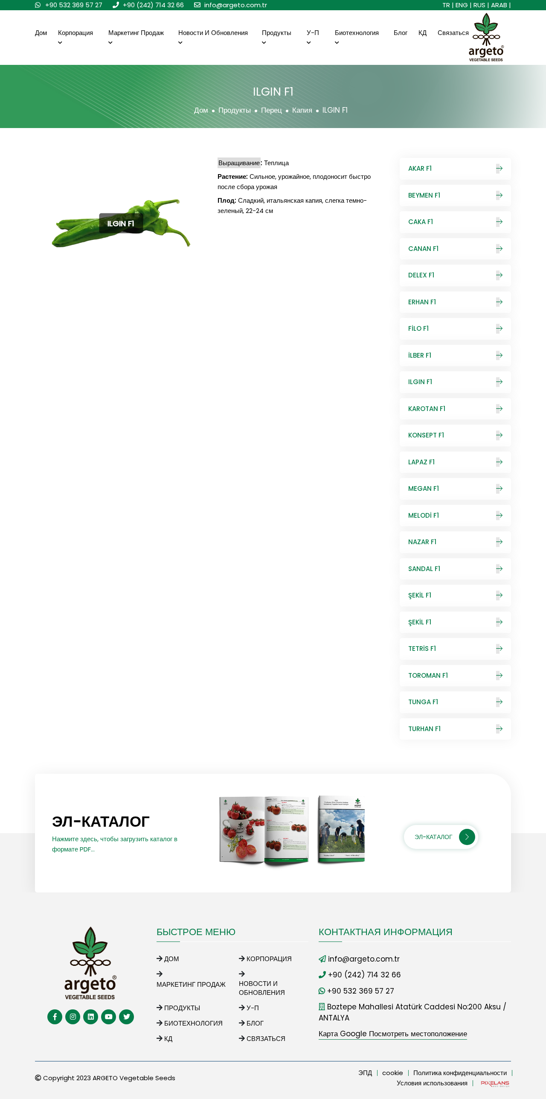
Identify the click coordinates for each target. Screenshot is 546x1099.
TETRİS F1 (422, 648)
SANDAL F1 (424, 568)
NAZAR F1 (422, 541)
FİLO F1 (418, 328)
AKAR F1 (420, 168)
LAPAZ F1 (421, 462)
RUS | (481, 4)
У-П (313, 32)
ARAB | (501, 4)
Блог (400, 32)
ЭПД (365, 1072)
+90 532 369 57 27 (73, 4)
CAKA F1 (420, 221)
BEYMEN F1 (424, 195)
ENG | (464, 4)
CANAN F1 (423, 248)
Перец (271, 110)
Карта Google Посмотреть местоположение (393, 1034)
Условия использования (432, 1083)
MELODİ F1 (423, 515)
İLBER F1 (419, 355)
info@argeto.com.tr (235, 4)
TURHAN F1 (424, 728)
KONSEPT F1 (426, 435)
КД (422, 32)
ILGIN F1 (420, 381)
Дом (41, 32)
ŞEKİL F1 (419, 595)
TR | (448, 4)
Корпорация (75, 32)
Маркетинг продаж (136, 32)
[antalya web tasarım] (494, 1083)
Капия (302, 110)
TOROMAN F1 (428, 675)
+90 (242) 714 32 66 (153, 4)
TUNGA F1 (423, 701)
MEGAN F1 (423, 488)
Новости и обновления (213, 32)
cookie (392, 1072)
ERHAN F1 (422, 301)
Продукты (276, 32)
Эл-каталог (434, 837)
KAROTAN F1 (426, 408)
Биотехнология (357, 32)
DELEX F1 (421, 275)
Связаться (453, 32)
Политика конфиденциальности (460, 1072)
